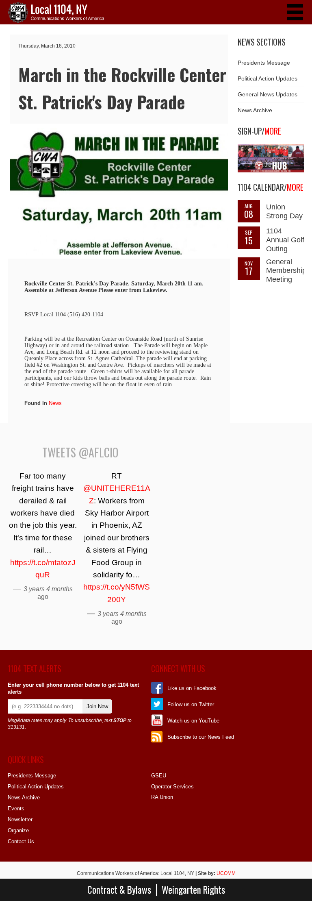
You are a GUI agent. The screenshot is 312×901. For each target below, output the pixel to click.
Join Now (97, 706)
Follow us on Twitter (190, 704)
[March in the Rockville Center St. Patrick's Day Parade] (119, 253)
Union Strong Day (284, 211)
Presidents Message (264, 62)
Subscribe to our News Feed (200, 737)
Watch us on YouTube (193, 721)
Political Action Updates (267, 78)
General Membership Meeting (286, 271)
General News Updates (267, 94)
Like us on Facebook (192, 688)
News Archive (255, 110)
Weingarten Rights (193, 890)
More (272, 131)
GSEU (158, 776)
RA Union (162, 797)
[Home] (56, 21)
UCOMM (226, 873)
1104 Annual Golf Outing (285, 240)
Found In (35, 403)
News (55, 403)
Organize (18, 830)
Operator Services (172, 786)
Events (16, 808)
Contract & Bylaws (119, 890)
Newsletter (20, 819)
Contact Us (21, 841)
